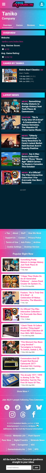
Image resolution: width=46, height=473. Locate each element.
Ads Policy (26, 242)
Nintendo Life (19, 435)
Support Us (10, 238)
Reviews (31, 25)
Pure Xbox (6, 440)
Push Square (34, 435)
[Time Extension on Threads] (23, 415)
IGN (13, 445)
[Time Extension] (23, 4)
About (15, 233)
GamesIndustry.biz (16, 449)
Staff (23, 233)
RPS (36, 449)
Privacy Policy (34, 238)
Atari (21, 73)
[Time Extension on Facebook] (33, 415)
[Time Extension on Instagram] (12, 415)
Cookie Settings (14, 247)
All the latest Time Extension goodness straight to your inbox (23, 460)
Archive (37, 242)
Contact (21, 238)
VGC (33, 445)
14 (17, 146)
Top (8, 233)
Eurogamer (23, 445)
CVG (30, 449)
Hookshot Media (20, 423)
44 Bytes (31, 426)
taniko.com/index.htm (12, 41)
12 (17, 127)
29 (17, 164)
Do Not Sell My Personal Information (28, 429)
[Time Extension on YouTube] (17, 407)
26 (17, 111)
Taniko (9, 14)
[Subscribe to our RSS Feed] (7, 407)
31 (17, 182)
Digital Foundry (21, 440)
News (41, 25)
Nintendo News (38, 440)
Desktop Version (31, 247)
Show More (22, 391)
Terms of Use (12, 242)
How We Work (34, 233)
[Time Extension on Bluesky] (39, 407)
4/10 (6, 49)
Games (19, 25)
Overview (7, 25)
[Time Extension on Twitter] (28, 407)
